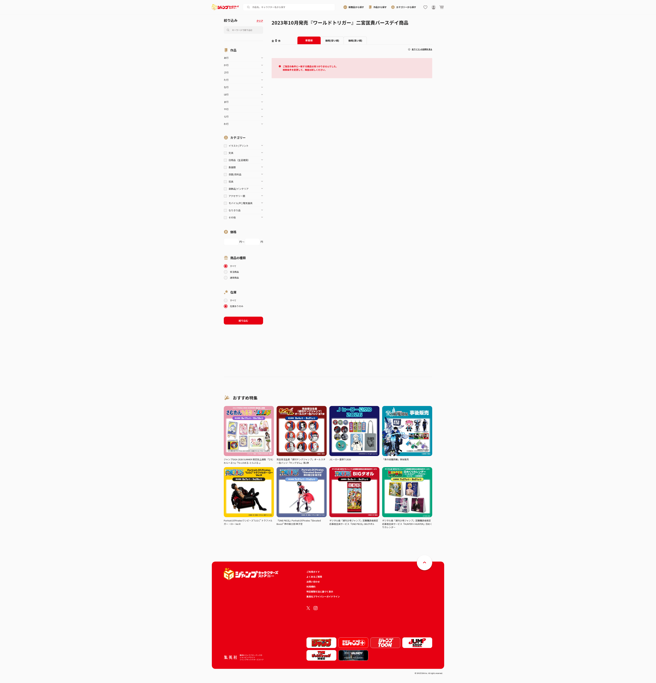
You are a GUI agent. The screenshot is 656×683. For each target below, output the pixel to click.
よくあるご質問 (314, 576)
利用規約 (310, 586)
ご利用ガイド (313, 571)
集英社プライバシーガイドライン (323, 596)
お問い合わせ (313, 581)
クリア (259, 20)
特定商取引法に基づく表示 (319, 591)
